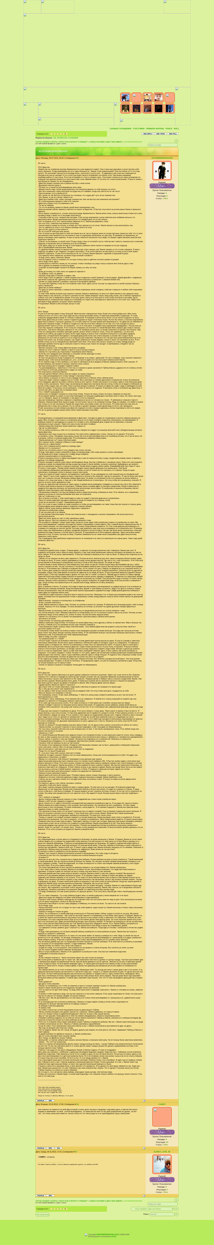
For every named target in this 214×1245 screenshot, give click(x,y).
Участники (138, 129)
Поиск (169, 129)
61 (78, 158)
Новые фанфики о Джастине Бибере (106, 142)
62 (78, 1104)
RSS (176, 129)
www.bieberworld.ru (107, 1234)
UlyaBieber (73, 138)
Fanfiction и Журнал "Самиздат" (73, 142)
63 (76, 1152)
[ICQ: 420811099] (58, 1148)
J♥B (54, 138)
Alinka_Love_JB (162, 1152)
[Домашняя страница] (50, 1101)
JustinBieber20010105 (133, 142)
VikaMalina (62, 138)
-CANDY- (162, 1104)
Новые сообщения (121, 129)
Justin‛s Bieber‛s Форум (46, 142)
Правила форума (155, 129)
